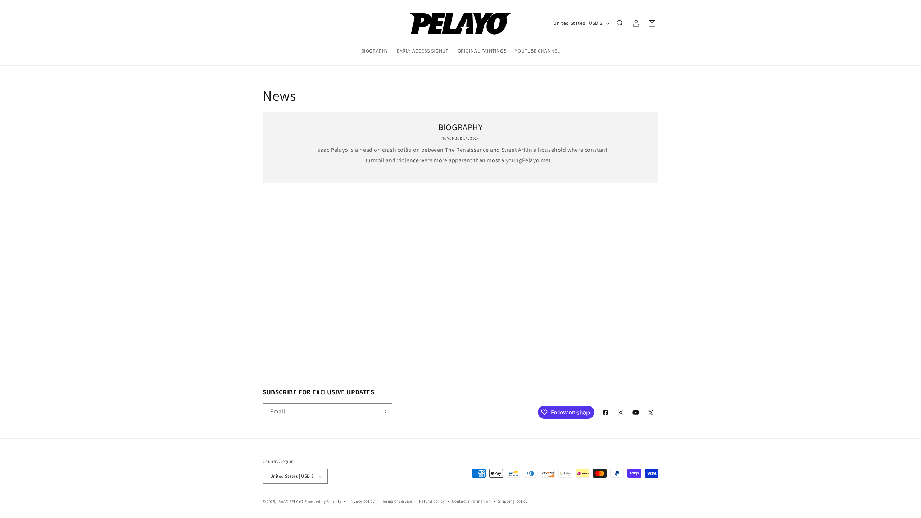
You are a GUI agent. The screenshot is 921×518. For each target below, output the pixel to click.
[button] (620, 23)
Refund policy (432, 501)
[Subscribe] (384, 411)
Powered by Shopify (322, 501)
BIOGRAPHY (460, 127)
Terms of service (397, 501)
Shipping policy (513, 501)
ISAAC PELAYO (290, 501)
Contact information (471, 501)
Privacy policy (361, 501)
